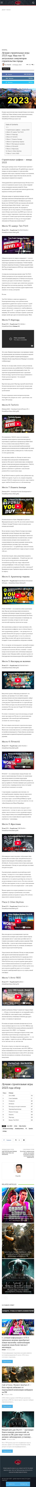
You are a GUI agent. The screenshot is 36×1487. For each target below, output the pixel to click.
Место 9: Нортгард (12, 134)
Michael (4, 1349)
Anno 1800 (9, 1126)
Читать (31, 78)
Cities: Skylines (22, 1126)
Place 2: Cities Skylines (15, 151)
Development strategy (8, 1128)
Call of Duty (18, 1249)
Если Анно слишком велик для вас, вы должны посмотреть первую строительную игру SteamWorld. (27, 1154)
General (8, 9)
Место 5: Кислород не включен (16, 144)
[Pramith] (3, 64)
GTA (18, 1212)
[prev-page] (3, 1297)
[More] (24, 1140)
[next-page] (6, 1297)
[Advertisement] (18, 29)
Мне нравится (28, 74)
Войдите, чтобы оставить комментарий (18, 1311)
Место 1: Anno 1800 (13, 153)
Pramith (9, 64)
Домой (3, 9)
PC (26, 1128)
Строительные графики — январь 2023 (18, 130)
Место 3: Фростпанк (13, 149)
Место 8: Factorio (12, 137)
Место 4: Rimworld (12, 146)
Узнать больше (7, 1361)
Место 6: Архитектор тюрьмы (15, 141)
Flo (2, 1394)
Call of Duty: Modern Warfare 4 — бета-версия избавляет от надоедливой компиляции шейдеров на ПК (18, 1254)
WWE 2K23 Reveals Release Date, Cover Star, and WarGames (9, 1153)
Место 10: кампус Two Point (15, 132)
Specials (31, 1128)
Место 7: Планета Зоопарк (14, 139)
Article (15, 1126)
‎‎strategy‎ (5, 1131)
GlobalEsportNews (19, 1128)
